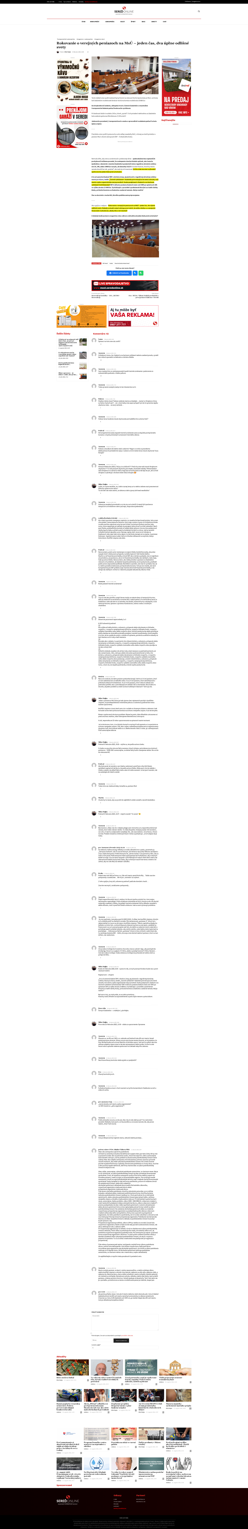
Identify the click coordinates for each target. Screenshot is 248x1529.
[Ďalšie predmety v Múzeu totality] (151, 1434)
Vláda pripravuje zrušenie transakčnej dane (170, 1379)
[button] (198, 11)
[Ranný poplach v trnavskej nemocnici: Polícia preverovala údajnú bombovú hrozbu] (69, 1395)
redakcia (93, 1384)
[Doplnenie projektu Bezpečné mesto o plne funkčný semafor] (124, 1395)
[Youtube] (194, 11)
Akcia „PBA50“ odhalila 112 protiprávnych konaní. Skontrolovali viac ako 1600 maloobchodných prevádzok (96, 1407)
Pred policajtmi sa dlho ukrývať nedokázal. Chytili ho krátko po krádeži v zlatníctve (177, 1445)
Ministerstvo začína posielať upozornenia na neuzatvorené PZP (151, 1474)
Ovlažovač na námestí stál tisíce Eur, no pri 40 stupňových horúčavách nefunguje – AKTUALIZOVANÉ (68, 343)
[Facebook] (187, 11)
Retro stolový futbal (65, 1378)
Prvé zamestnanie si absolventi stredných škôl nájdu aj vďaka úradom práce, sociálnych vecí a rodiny (68, 1446)
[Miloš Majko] (58, 52)
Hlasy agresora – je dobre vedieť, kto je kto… (68, 374)
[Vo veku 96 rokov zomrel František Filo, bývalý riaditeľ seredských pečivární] (107, 1367)
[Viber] (185, 52)
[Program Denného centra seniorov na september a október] (96, 1434)
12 (190, 1408)
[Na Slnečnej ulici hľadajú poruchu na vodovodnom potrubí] (96, 1463)
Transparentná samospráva (66, 39)
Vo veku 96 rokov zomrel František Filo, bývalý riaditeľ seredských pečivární (106, 1380)
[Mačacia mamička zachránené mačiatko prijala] (178, 1395)
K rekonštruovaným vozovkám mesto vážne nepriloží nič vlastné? (67, 354)
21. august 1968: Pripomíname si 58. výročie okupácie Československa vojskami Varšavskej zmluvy (69, 1475)
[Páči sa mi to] (99, 344)
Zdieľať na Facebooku (120, 273)
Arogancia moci (100, 39)
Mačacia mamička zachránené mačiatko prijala (178, 1405)
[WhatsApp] (171, 52)
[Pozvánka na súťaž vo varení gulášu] (124, 1434)
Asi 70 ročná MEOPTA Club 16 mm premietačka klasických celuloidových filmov (150, 1407)
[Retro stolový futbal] (73, 1367)
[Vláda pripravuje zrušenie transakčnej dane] (175, 1367)
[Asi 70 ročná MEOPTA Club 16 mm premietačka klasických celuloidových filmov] (151, 1395)
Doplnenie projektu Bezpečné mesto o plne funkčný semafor (121, 1406)
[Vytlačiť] (180, 52)
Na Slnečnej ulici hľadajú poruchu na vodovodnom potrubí (95, 1474)
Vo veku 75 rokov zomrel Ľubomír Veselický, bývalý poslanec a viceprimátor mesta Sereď (122, 1475)
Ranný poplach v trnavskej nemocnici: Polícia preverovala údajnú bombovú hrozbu (68, 1407)
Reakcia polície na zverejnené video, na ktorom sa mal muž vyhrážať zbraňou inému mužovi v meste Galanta (178, 1476)
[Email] (176, 52)
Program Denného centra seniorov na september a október (95, 1444)
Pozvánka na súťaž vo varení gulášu (123, 1443)
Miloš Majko (67, 52)
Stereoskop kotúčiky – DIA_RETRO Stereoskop (105, 296)
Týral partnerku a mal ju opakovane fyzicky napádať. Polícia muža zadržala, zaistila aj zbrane (140, 1380)
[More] (189, 52)
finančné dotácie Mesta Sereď (122, 263)
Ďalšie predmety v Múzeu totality (150, 1443)
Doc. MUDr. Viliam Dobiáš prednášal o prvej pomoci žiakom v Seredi (143, 296)
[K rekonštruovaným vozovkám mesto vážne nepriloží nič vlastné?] (83, 355)
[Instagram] (191, 11)
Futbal (111, 263)
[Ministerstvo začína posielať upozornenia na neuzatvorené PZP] (151, 1463)
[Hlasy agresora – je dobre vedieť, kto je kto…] (83, 375)
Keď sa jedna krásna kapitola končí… (66, 363)
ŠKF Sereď (105, 263)
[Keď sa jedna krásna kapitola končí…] (83, 365)
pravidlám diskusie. (127, 1335)
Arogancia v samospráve (85, 39)
